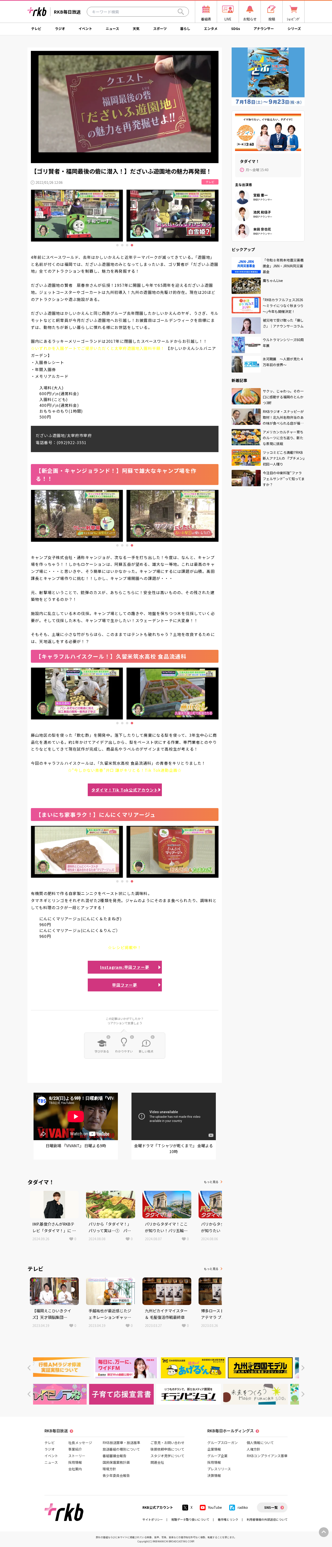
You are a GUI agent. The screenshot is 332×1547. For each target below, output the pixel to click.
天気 (136, 28)
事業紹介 (75, 1449)
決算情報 (214, 1475)
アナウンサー (263, 28)
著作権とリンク (228, 1519)
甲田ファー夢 (124, 985)
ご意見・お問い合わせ (167, 1442)
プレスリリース (219, 1468)
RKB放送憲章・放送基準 (121, 1442)
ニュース (112, 28)
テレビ (36, 28)
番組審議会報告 (114, 1455)
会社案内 (75, 1468)
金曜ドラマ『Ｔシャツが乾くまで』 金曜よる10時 (173, 1148)
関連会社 (157, 1462)
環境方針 (109, 1468)
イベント (85, 28)
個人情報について (260, 1442)
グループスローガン (222, 1442)
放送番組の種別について (121, 1449)
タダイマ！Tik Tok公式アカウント (124, 790)
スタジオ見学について (167, 1455)
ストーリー (76, 1455)
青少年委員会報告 (116, 1475)
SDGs (235, 28)
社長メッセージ (80, 1442)
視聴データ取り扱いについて (190, 1519)
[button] (29, 1368)
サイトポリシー (152, 1519)
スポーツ (160, 28)
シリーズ (294, 28)
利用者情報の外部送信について (267, 1519)
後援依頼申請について (167, 1449)
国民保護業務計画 (116, 1462)
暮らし (185, 28)
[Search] (181, 12)
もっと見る (211, 1182)
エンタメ (211, 28)
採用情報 (75, 1462)
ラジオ (60, 28)
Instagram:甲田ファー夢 (124, 967)
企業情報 (214, 1449)
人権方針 (253, 1449)
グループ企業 (217, 1455)
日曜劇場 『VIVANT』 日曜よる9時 (76, 1145)
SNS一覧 (271, 1507)
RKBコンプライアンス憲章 (267, 1455)
